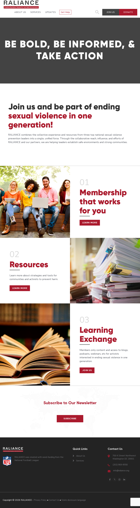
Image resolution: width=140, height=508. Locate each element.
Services (35, 12)
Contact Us (54, 500)
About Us (20, 12)
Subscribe (70, 419)
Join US (111, 12)
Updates (50, 12)
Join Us (87, 370)
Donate (128, 12)
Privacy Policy (40, 500)
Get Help (65, 12)
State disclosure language (73, 500)
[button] (97, 13)
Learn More (89, 223)
